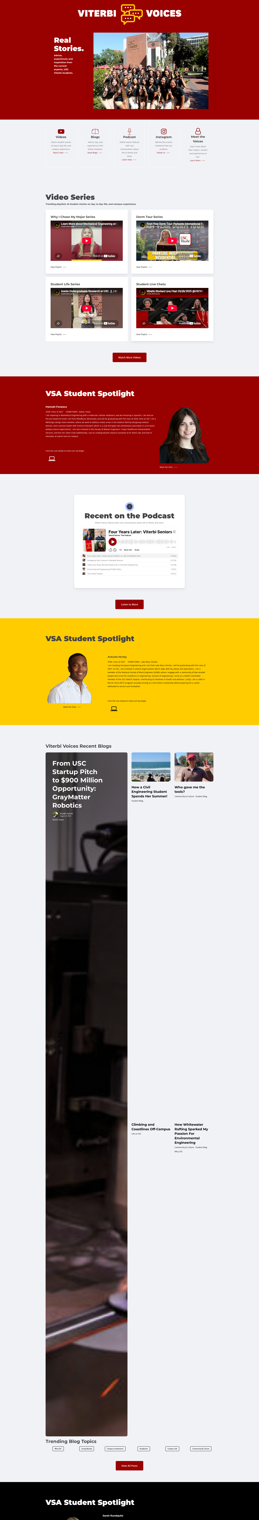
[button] (61, 152)
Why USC (179, 1151)
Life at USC (136, 1134)
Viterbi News (58, 820)
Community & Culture (184, 796)
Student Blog (137, 801)
